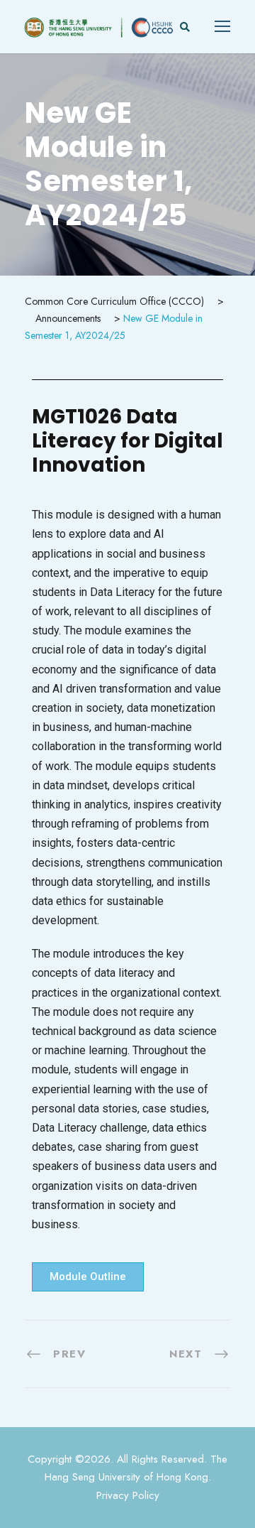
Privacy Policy (127, 1495)
